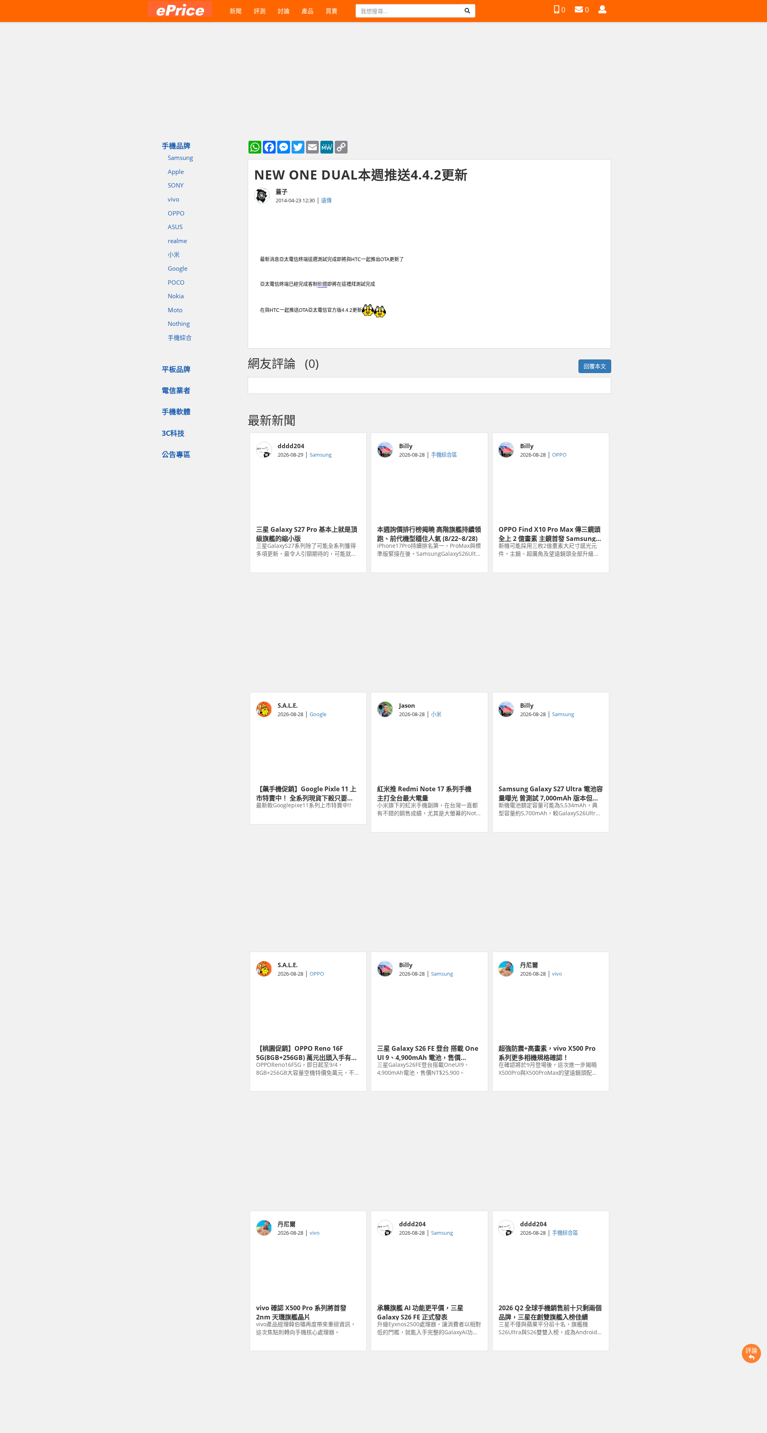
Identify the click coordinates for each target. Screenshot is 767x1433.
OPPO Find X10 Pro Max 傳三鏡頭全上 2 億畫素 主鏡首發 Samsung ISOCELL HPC (549, 533)
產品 (308, 11)
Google (177, 268)
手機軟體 (176, 411)
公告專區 (176, 454)
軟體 (322, 284)
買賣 (332, 11)
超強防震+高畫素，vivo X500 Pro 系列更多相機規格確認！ (547, 1052)
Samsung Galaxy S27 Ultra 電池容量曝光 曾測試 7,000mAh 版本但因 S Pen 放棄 (551, 792)
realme (177, 241)
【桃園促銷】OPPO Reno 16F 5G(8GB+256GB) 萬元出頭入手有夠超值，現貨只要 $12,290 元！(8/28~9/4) (307, 1052)
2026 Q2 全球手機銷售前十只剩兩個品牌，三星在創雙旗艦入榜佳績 (550, 1311)
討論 (284, 11)
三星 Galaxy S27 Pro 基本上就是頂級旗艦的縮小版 (306, 533)
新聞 (236, 11)
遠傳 (326, 200)
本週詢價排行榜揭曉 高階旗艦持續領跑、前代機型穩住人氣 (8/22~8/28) (429, 533)
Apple (176, 172)
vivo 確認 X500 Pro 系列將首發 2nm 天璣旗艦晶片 (301, 1311)
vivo (173, 199)
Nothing (179, 323)
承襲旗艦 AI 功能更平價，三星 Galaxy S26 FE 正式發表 (420, 1311)
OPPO (176, 213)
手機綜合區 (444, 454)
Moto (175, 310)
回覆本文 (595, 366)
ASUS (175, 227)
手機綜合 (180, 337)
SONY (175, 185)
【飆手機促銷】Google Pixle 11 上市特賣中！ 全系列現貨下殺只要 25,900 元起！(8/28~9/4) (306, 792)
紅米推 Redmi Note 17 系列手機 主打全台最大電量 (427, 792)
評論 (751, 1350)
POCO (176, 282)
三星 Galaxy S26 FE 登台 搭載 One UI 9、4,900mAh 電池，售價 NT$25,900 (427, 1052)
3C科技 (173, 433)
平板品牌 (176, 369)
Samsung (180, 158)
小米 (174, 254)
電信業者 (176, 390)
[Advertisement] (429, 633)
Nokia (176, 296)
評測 (260, 11)
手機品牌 (176, 145)
